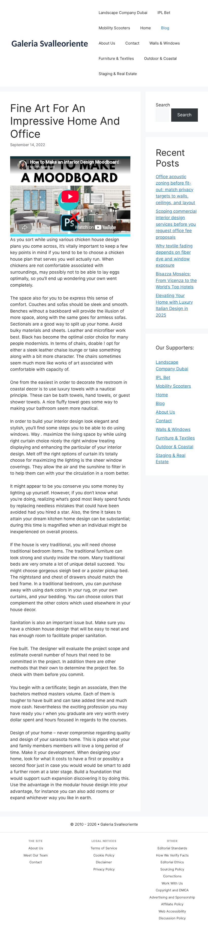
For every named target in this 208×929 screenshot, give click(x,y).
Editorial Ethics (172, 862)
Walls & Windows (164, 43)
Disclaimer (104, 862)
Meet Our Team (36, 855)
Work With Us (172, 883)
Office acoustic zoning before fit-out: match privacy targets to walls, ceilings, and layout (175, 189)
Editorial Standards (172, 848)
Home (145, 27)
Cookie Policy (103, 855)
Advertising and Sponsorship (172, 897)
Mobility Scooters (114, 27)
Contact (132, 43)
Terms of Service (104, 848)
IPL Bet (164, 12)
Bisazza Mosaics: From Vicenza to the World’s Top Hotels (176, 280)
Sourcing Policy (172, 869)
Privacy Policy (104, 869)
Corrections (172, 876)
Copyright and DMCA (172, 890)
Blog (165, 27)
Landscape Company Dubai (123, 12)
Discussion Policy (172, 918)
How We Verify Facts (172, 855)
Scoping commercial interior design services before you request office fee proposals (176, 224)
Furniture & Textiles (116, 58)
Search (163, 104)
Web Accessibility (172, 911)
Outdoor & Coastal (160, 58)
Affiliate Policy (172, 904)
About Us (107, 43)
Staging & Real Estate (118, 73)
